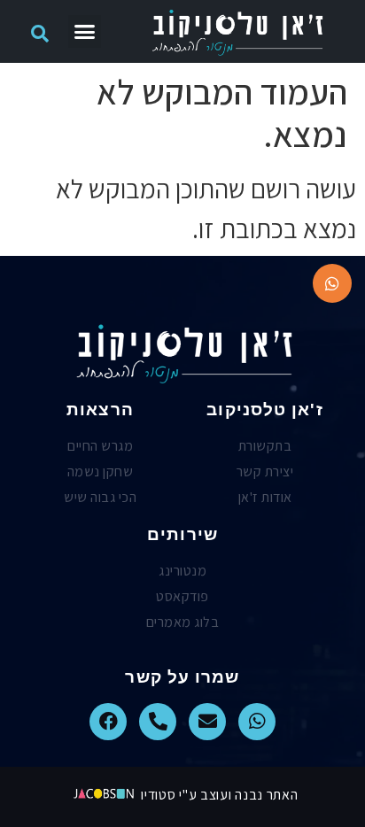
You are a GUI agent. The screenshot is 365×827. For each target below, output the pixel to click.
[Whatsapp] (257, 721)
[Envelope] (207, 721)
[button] (85, 32)
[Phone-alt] (157, 721)
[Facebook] (108, 721)
